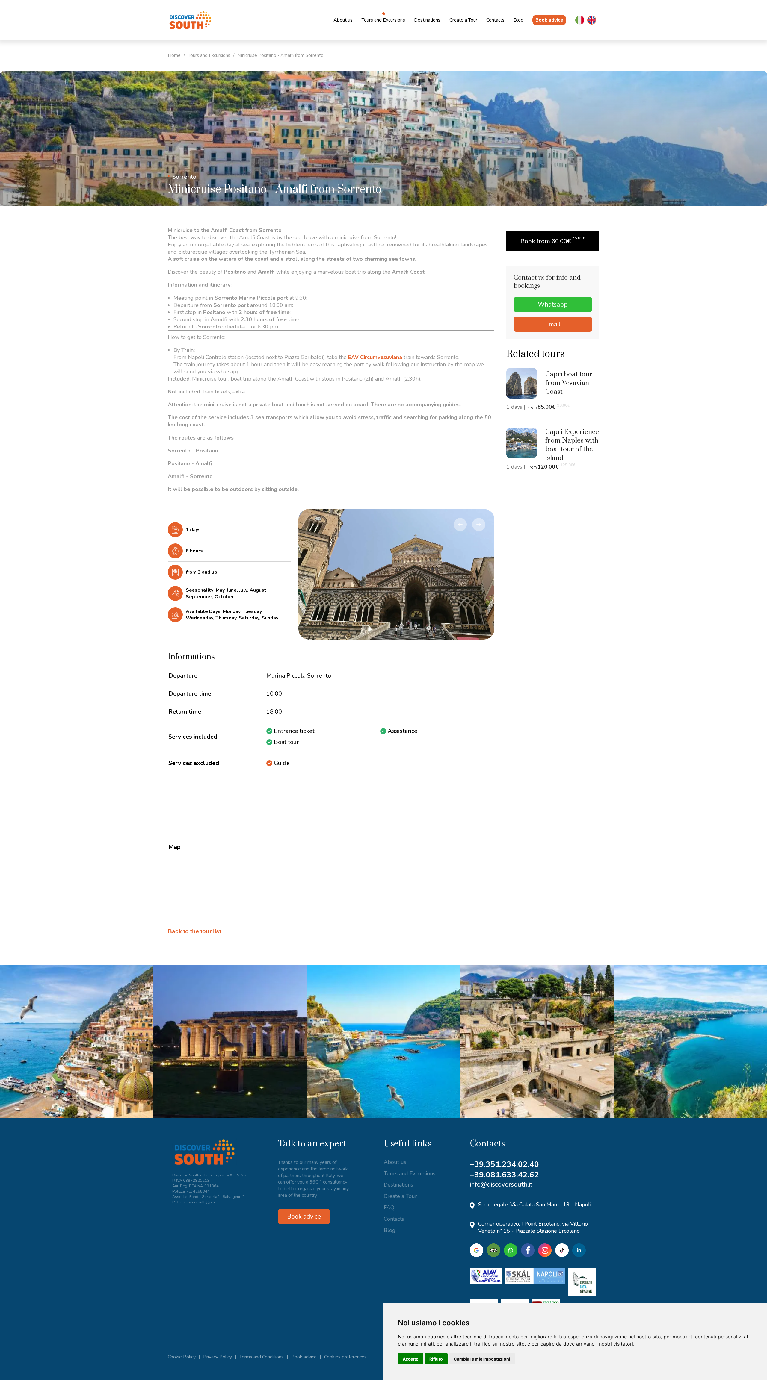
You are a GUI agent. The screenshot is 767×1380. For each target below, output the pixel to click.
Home (174, 55)
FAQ (389, 1208)
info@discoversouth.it (501, 1184)
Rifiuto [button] (436, 1358)
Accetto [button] (411, 1358)
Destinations (427, 20)
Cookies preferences (345, 1357)
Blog (518, 20)
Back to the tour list (194, 931)
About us (343, 20)
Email (553, 324)
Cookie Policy (182, 1357)
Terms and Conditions (261, 1357)
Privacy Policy (217, 1357)
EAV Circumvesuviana (375, 357)
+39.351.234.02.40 (504, 1164)
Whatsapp (553, 304)
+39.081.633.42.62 (504, 1175)
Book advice (549, 20)
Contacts (495, 20)
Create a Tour (463, 20)
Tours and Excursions (383, 20)
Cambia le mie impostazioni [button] (482, 1358)
